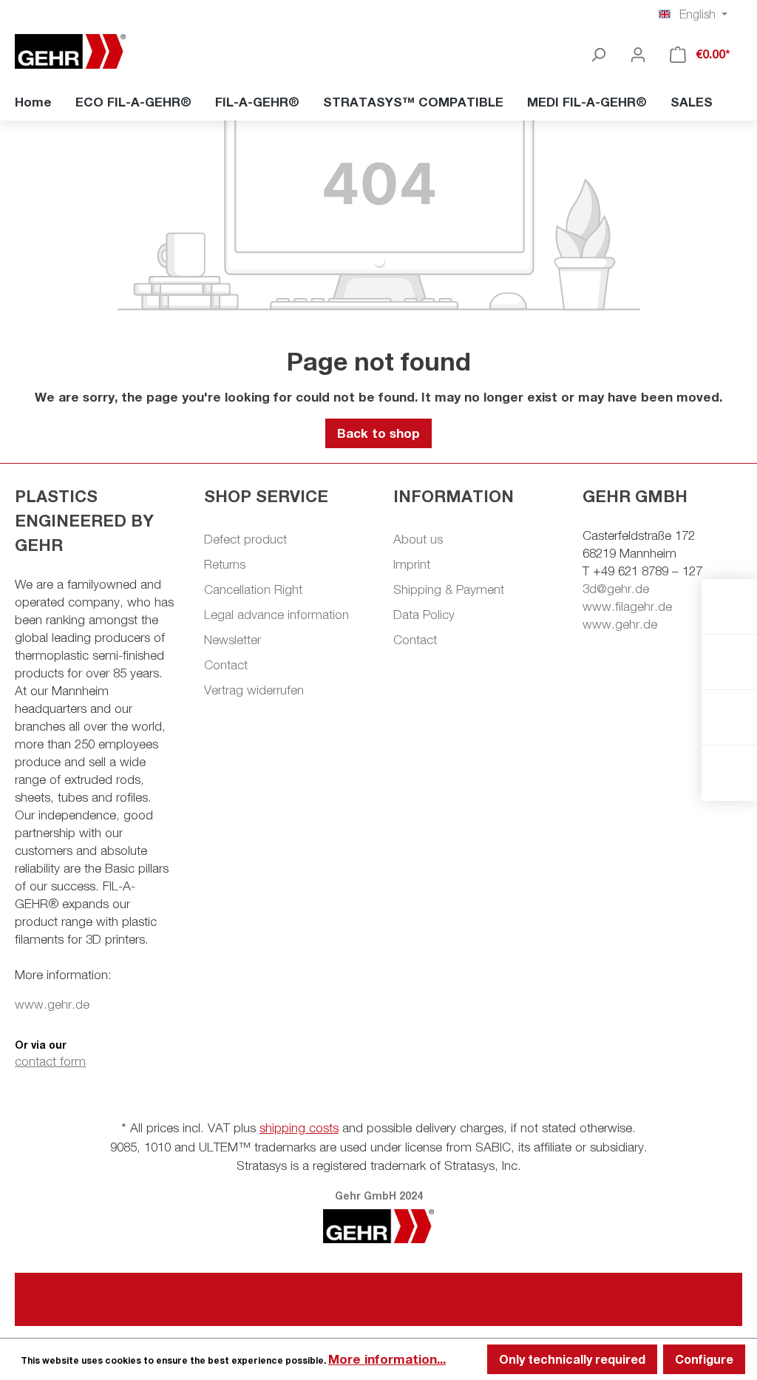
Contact (226, 664)
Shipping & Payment (448, 589)
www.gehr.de (52, 1004)
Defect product (245, 539)
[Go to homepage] (89, 51)
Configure (704, 1359)
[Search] (598, 54)
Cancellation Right (253, 589)
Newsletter (232, 639)
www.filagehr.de (627, 606)
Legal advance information (276, 614)
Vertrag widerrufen (254, 690)
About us (418, 539)
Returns (224, 564)
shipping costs (299, 1127)
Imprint (411, 564)
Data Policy (424, 614)
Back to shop (378, 433)
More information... (387, 1359)
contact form (50, 1061)
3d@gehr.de (616, 588)
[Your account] (638, 54)
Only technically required (572, 1359)
